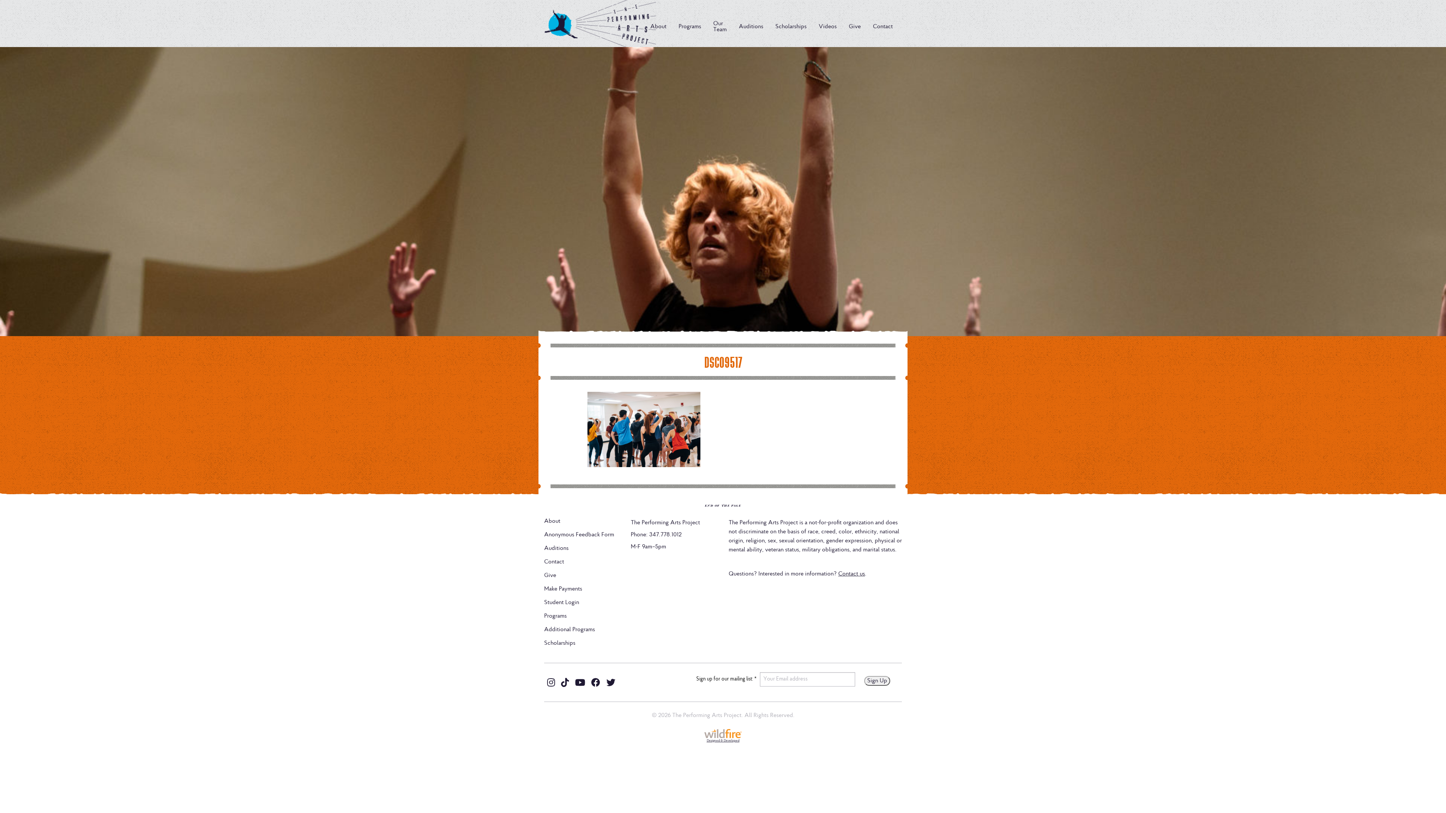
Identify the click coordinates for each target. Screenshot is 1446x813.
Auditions (751, 27)
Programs (690, 27)
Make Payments (563, 589)
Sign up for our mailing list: (726, 679)
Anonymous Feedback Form (579, 535)
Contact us (851, 574)
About (658, 27)
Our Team (720, 27)
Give (855, 27)
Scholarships (791, 27)
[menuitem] (658, 27)
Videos (828, 27)
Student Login (561, 603)
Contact (883, 27)
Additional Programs (569, 630)
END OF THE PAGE (723, 505)
